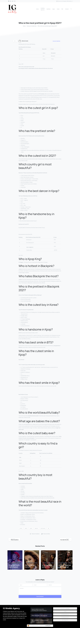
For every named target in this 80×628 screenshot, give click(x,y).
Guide (65, 611)
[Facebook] (9, 1)
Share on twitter (46, 533)
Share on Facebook (35, 533)
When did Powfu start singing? (14, 566)
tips (48, 528)
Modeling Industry (65, 617)
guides (31, 528)
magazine (36, 528)
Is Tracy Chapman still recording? (65, 566)
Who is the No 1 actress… (30, 566)
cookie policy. (48, 625)
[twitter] (13, 1)
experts (26, 528)
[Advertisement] (40, 78)
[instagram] (15, 1)
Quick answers (43, 528)
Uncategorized (65, 620)
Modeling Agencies (65, 614)
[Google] (11, 1)
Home (24, 26)
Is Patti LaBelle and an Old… (47, 566)
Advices (20, 528)
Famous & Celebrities (31, 26)
